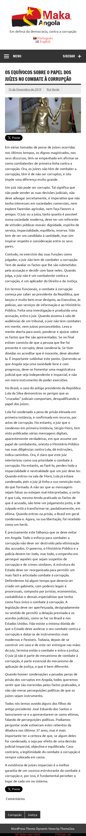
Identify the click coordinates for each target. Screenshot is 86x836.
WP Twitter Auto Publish (27, 834)
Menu (17, 56)
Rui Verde (53, 89)
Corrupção (15, 815)
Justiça (32, 815)
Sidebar (69, 56)
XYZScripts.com (63, 834)
